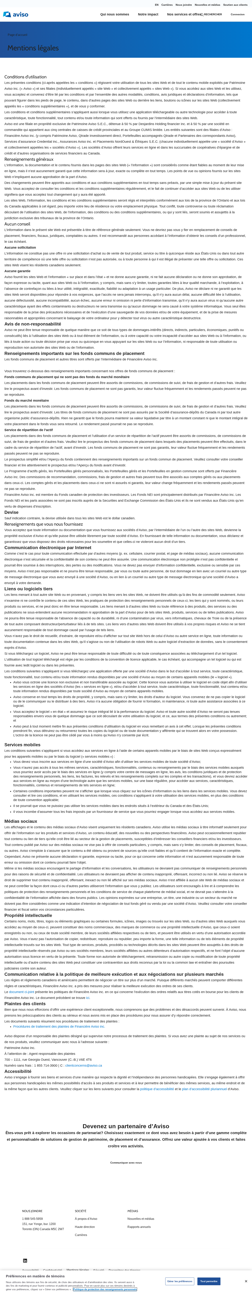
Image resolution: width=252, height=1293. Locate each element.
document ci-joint (21, 992)
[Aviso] (28, 1197)
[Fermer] (246, 1281)
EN (156, 4)
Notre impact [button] (148, 14)
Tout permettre (208, 1281)
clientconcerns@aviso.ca (83, 1065)
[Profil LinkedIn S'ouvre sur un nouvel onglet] (25, 1261)
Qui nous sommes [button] (114, 14)
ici (87, 998)
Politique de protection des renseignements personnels (105, 1289)
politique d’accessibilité (157, 1089)
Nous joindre (184, 4)
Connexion (238, 14)
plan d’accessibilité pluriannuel (204, 1089)
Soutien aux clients (235, 4)
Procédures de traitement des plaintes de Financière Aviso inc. (59, 1026)
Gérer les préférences (179, 1281)
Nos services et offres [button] (184, 14)
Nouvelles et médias (207, 4)
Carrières (167, 4)
